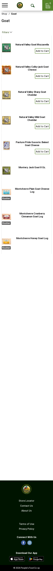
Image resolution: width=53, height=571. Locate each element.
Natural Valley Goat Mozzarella (32, 44)
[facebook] (23, 543)
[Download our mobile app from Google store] (36, 558)
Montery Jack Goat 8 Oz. (32, 167)
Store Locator (26, 500)
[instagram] (29, 543)
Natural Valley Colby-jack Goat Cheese (32, 68)
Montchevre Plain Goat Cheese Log (32, 190)
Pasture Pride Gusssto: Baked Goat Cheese (32, 144)
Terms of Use (26, 523)
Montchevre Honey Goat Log (32, 238)
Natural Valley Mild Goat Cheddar (32, 118)
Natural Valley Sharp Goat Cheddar (32, 93)
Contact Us (26, 505)
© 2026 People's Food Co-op (26, 568)
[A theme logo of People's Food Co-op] (19, 5)
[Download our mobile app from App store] (17, 558)
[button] (42, 51)
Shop (4, 13)
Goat (14, 13)
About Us (26, 510)
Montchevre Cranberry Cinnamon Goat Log (32, 215)
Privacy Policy (26, 528)
